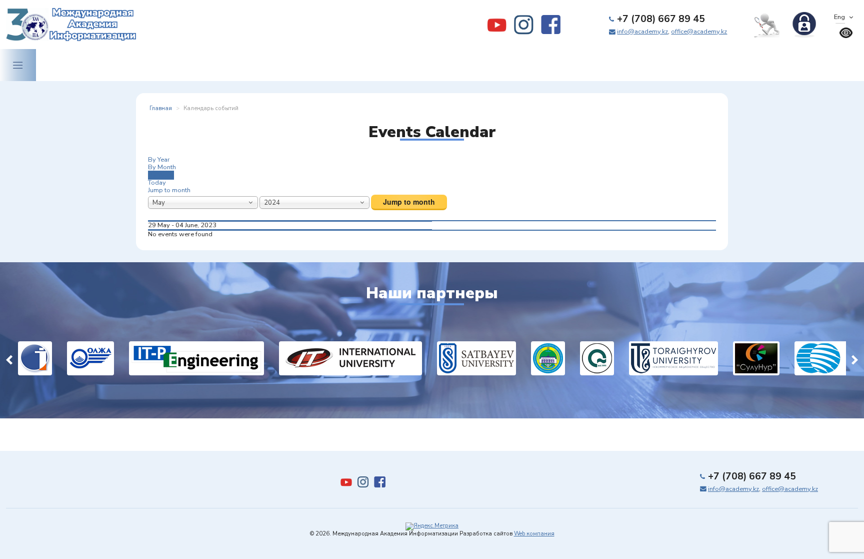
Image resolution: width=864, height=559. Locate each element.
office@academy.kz (699, 31)
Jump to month (169, 190)
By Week (161, 175)
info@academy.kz (642, 31)
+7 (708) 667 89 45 (661, 19)
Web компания (534, 533)
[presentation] (9, 358)
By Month (162, 167)
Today (157, 182)
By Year (159, 159)
